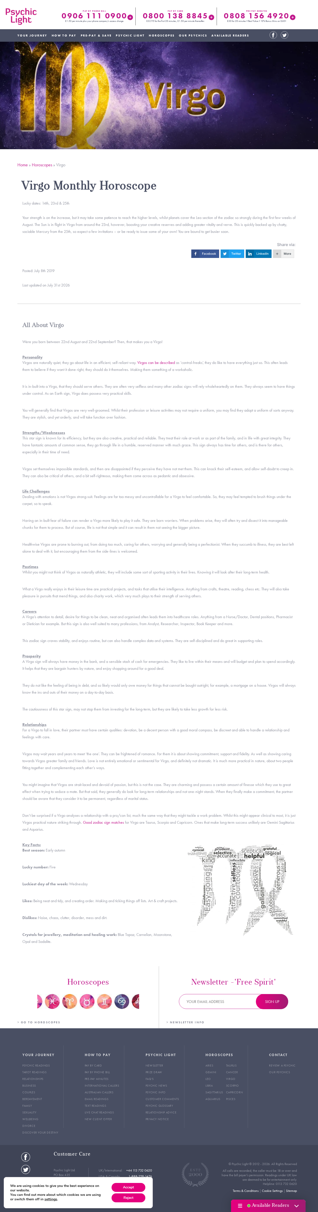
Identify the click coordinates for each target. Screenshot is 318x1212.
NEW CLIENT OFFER (98, 1119)
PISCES (231, 1099)
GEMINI (210, 1072)
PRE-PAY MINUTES (97, 1079)
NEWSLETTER (154, 1066)
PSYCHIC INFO (156, 1092)
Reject (128, 1197)
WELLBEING (30, 1119)
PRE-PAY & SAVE (96, 35)
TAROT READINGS (34, 1072)
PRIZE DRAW (154, 1072)
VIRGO (231, 1079)
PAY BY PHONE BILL (97, 1072)
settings (50, 1199)
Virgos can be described (156, 362)
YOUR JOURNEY (32, 35)
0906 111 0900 (94, 16)
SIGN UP (272, 1001)
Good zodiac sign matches (103, 822)
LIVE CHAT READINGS (99, 1112)
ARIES (209, 1066)
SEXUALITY (29, 1112)
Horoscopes (42, 165)
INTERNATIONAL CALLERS (102, 1086)
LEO (208, 1079)
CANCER (232, 1072)
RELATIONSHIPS (32, 1079)
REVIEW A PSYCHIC (282, 1066)
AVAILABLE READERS (230, 35)
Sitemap (291, 1190)
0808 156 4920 (256, 16)
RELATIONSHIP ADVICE (161, 1112)
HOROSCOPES (162, 35)
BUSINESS (29, 1086)
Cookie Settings (272, 1190)
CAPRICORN (234, 1092)
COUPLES (28, 1092)
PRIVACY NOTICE (157, 1119)
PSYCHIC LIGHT (130, 35)
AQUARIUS (212, 1099)
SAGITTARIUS (214, 1092)
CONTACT (278, 1055)
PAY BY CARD (93, 1066)
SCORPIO (232, 1086)
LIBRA (209, 1086)
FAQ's (150, 1079)
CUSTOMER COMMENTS (162, 1099)
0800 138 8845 (175, 16)
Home (22, 165)
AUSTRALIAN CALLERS (99, 1092)
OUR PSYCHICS (193, 35)
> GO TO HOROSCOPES (38, 1022)
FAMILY (27, 1106)
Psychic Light (21, 16)
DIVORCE (28, 1126)
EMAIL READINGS (96, 1099)
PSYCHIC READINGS (36, 1066)
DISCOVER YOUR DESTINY (40, 1133)
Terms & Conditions (246, 1190)
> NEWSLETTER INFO (185, 1022)
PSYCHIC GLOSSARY (159, 1106)
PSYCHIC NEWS (156, 1086)
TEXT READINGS (95, 1106)
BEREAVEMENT (32, 1099)
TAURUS (231, 1066)
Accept (128, 1187)
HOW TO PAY (64, 35)
